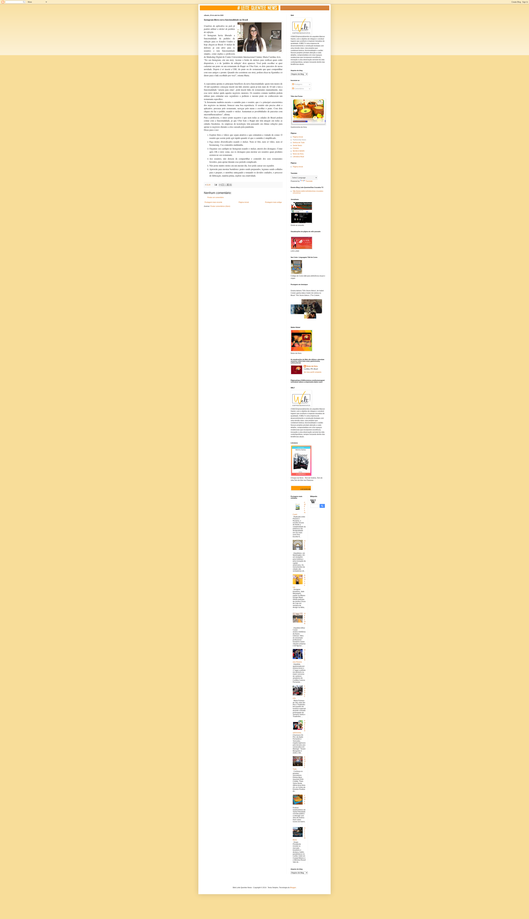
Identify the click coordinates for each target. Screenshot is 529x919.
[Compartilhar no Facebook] (228, 184)
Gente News (297, 145)
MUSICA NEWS (298, 151)
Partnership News (299, 140)
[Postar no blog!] (222, 184)
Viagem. (305, 546)
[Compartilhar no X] (225, 184)
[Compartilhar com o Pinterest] (230, 184)
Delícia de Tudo (299, 143)
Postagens (298, 84)
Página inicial (244, 202)
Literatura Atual (298, 157)
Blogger (293, 888)
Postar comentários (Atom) (220, 206)
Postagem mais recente (213, 202)
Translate (309, 181)
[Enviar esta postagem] (215, 184)
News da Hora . (298, 154)
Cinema (296, 148)
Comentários (299, 89)
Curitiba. (305, 800)
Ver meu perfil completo (312, 372)
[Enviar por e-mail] (220, 184)
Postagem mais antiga (273, 202)
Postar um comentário (215, 197)
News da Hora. (312, 366)
